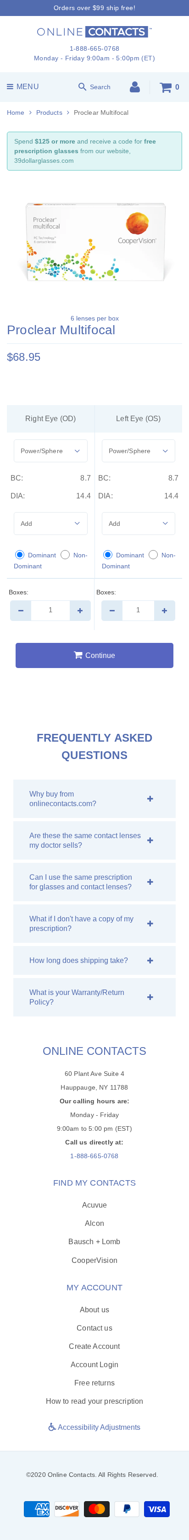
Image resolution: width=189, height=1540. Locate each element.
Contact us (94, 1328)
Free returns (94, 1383)
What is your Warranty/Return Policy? (76, 997)
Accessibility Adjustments (98, 1427)
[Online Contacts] (94, 31)
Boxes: (18, 592)
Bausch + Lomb (94, 1242)
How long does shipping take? (78, 960)
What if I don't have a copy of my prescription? (81, 923)
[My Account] (135, 89)
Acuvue (94, 1205)
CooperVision (94, 1260)
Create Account (94, 1346)
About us (94, 1310)
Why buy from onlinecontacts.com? (62, 798)
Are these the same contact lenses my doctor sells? (85, 840)
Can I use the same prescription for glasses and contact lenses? (80, 882)
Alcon (94, 1223)
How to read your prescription (95, 1401)
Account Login (94, 1365)
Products (49, 112)
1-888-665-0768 (94, 1156)
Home (16, 112)
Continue (100, 655)
